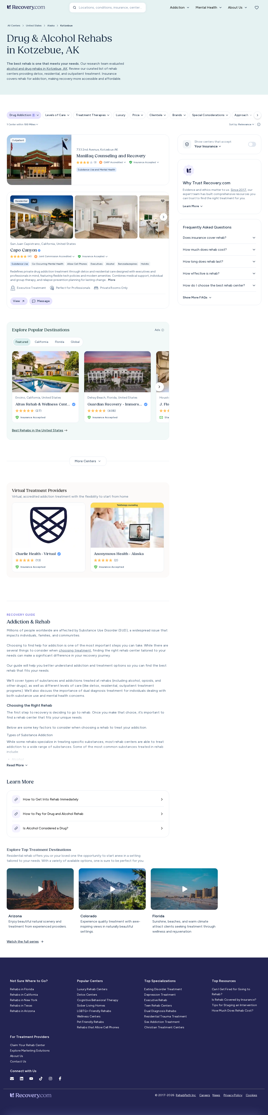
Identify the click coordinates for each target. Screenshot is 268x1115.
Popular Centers (90, 981)
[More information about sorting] (258, 124)
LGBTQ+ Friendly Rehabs (94, 1011)
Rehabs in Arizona (22, 1011)
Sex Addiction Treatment (162, 1022)
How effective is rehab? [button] (201, 273)
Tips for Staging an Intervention (234, 1005)
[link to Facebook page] (60, 1078)
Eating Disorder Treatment (163, 989)
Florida (59, 342)
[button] (31, 124)
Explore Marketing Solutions (30, 1050)
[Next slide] (163, 217)
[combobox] (107, 8)
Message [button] (43, 301)
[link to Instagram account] (50, 1078)
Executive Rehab (155, 1000)
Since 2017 (238, 190)
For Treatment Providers (29, 1037)
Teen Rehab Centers (158, 1005)
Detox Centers (87, 994)
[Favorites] (256, 7)
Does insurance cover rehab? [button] (204, 238)
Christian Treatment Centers (164, 1027)
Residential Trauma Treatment (165, 1016)
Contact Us (18, 1061)
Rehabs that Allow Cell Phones (98, 1027)
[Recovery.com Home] (26, 7)
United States (33, 25)
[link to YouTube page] (31, 1078)
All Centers (14, 25)
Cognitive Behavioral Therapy (97, 1000)
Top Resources (224, 981)
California (41, 342)
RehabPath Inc (186, 1095)
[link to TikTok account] (41, 1078)
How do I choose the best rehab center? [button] (214, 285)
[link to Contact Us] (12, 1078)
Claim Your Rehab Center (27, 1045)
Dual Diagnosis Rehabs (160, 1011)
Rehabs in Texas (21, 1005)
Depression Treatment (160, 994)
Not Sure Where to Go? (29, 981)
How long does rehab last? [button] (203, 261)
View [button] (16, 301)
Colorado (88, 916)
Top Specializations (160, 981)
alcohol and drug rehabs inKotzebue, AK (37, 69)
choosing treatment (75, 650)
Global (75, 342)
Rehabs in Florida (22, 989)
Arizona (15, 916)
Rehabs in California (24, 994)
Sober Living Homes (91, 1005)
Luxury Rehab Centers (92, 989)
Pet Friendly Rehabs (90, 1022)
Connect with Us (23, 1071)
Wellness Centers (89, 1016)
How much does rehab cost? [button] (205, 250)
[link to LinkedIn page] (21, 1078)
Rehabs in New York (23, 1000)
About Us (16, 1056)
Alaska (50, 25)
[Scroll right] (257, 115)
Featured (21, 342)
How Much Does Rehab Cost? (233, 1010)
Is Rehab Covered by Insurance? (234, 999)
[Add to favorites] (66, 140)
